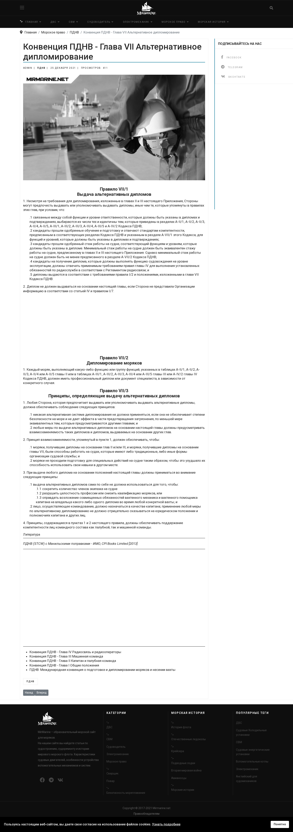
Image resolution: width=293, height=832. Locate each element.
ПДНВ (41, 68)
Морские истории (182, 789)
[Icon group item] (42, 780)
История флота (181, 727)
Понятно (280, 824)
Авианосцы (178, 778)
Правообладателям (146, 813)
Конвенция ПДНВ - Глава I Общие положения (64, 665)
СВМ (72, 22)
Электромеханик (136, 22)
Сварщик (112, 773)
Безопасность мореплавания (125, 792)
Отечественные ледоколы (188, 739)
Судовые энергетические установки (253, 752)
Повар (110, 781)
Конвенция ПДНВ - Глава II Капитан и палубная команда (72, 661)
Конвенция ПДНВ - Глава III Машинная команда (66, 656)
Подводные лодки (183, 763)
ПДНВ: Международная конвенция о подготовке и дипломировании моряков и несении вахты (102, 670)
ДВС (53, 22)
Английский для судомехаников (246, 778)
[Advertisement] (114, 324)
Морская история (212, 22)
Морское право (174, 22)
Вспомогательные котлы (252, 761)
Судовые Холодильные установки (251, 732)
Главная (31, 22)
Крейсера (177, 751)
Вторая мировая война (186, 770)
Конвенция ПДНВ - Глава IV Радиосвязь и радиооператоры (75, 652)
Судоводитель (98, 22)
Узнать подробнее (166, 824)
